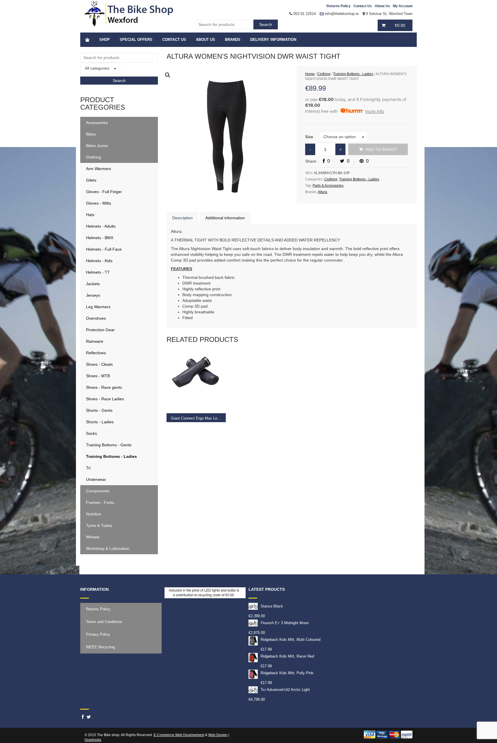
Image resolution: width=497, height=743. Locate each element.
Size (309, 137)
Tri (88, 468)
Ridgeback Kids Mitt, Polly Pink (287, 673)
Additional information (225, 218)
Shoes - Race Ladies (105, 399)
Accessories (97, 122)
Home (310, 74)
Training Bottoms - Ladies (111, 456)
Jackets (93, 283)
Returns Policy (338, 6)
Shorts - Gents (99, 410)
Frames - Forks (100, 502)
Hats (90, 214)
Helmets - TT (98, 272)
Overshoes (96, 318)
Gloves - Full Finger (104, 191)
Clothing (93, 157)
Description (182, 218)
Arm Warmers (98, 168)
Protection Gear (100, 329)
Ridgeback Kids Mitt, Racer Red (287, 656)
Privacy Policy (98, 634)
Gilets (91, 180)
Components (97, 491)
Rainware (94, 341)
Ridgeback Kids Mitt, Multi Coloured (290, 639)
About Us (382, 6)
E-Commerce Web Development (179, 735)
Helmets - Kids (99, 260)
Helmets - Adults (101, 226)
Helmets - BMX (99, 237)
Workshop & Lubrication (107, 548)
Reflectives (96, 352)
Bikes (91, 134)
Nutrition (93, 514)
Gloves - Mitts (98, 203)
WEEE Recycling (100, 647)
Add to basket (381, 149)
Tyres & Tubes (99, 525)
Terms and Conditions (104, 622)
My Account (402, 6)
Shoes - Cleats (99, 364)
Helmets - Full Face (104, 249)
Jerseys (93, 295)
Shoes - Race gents (104, 387)
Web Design (218, 735)
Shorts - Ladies (100, 422)
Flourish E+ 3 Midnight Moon (285, 623)
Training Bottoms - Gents (108, 445)
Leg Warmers (98, 306)
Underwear (96, 479)
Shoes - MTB (98, 376)
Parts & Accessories (328, 186)
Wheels (93, 537)
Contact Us (362, 6)
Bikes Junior (97, 145)
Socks (91, 433)
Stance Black (272, 606)
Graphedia (93, 740)
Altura (322, 192)
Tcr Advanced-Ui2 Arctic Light (285, 689)
